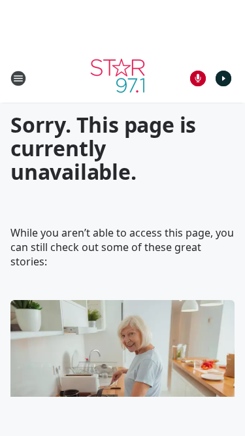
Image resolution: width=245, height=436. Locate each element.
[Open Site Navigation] (18, 78)
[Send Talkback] (198, 78)
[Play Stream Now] (223, 78)
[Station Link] (118, 78)
